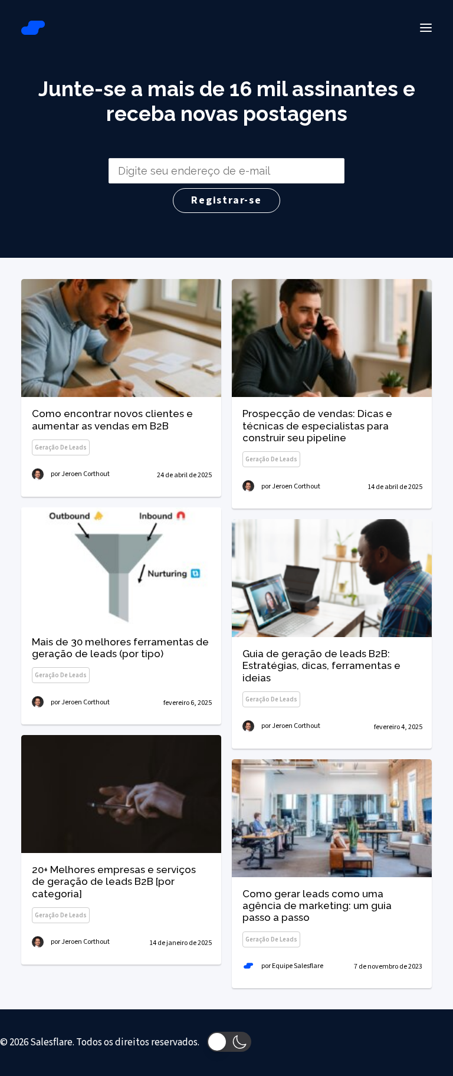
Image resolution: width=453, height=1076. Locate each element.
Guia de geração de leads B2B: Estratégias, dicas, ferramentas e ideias (321, 666)
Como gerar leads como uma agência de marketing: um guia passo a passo (317, 906)
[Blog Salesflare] (33, 28)
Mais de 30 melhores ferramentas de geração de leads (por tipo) (120, 648)
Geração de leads (61, 447)
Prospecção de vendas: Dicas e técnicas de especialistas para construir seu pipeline (317, 426)
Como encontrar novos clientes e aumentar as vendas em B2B (112, 419)
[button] (426, 27)
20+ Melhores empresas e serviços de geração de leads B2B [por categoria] (114, 882)
